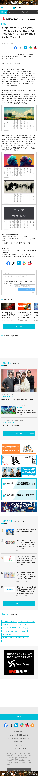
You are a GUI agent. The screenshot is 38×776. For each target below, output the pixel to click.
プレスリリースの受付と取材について (19, 738)
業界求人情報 (24, 12)
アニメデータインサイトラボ (26, 621)
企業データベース (13, 12)
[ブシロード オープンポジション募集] (19, 18)
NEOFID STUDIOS (7, 641)
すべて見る (19, 326)
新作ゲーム (6, 24)
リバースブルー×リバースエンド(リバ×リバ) (15, 631)
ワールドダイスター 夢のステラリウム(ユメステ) (15, 637)
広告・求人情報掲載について (19, 735)
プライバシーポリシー (19, 748)
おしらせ (19, 745)
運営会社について (19, 732)
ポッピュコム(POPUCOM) (9, 628)
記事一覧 (3, 12)
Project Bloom (7, 634)
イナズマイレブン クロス (9, 621)
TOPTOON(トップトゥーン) (10, 624)
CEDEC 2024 (23, 624)
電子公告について (19, 742)
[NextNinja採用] (19, 662)
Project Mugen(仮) (24, 628)
